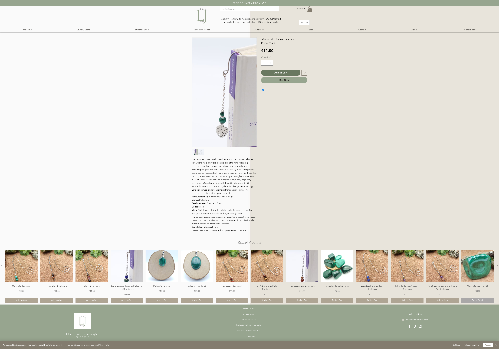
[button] (309, 9)
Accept (488, 345)
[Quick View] (21, 266)
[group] (249, 276)
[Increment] (271, 62)
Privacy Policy (104, 345)
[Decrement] (263, 62)
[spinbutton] (267, 62)
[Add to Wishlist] (304, 73)
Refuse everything (471, 345)
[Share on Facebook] (262, 90)
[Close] (495, 345)
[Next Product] (497, 265)
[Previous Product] (1, 265)
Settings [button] (456, 345)
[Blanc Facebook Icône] (410, 326)
